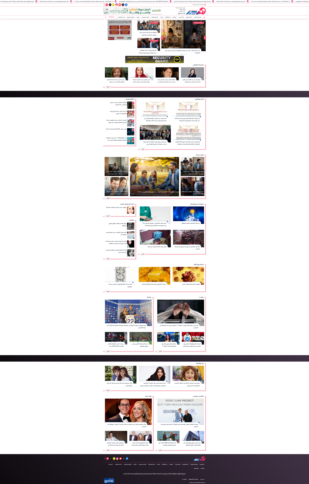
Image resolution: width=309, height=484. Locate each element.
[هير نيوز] (196, 11)
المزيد (108, 87)
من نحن (202, 479)
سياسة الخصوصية (193, 479)
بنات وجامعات (121, 17)
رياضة (138, 17)
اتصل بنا (184, 479)
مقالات (202, 468)
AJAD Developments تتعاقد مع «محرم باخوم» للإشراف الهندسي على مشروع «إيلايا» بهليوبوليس (43, 1)
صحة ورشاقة (154, 17)
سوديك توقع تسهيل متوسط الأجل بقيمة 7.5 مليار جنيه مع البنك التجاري (92, 1)
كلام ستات (181, 17)
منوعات (174, 17)
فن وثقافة (167, 17)
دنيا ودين (110, 464)
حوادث (161, 17)
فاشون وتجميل (131, 17)
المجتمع (196, 468)
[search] (105, 17)
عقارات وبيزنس (145, 17)
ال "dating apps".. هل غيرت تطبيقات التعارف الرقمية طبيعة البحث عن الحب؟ (170, 1)
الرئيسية (202, 464)
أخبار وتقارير (189, 17)
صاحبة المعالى (197, 17)
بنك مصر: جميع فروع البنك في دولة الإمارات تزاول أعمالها (131, 1)
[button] (186, 54)
